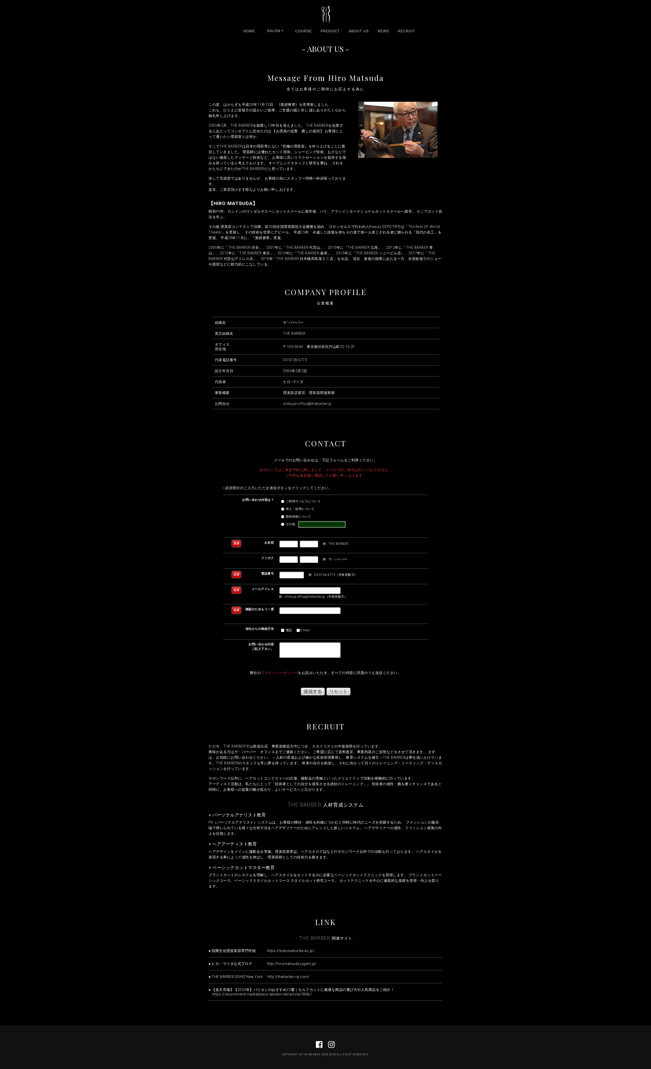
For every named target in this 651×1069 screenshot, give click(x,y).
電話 (288, 630)
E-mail (304, 630)
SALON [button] (273, 31)
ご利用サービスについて (303, 501)
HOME (249, 31)
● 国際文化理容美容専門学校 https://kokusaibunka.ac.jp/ (261, 951)
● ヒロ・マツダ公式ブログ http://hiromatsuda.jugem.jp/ (263, 964)
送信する (313, 691)
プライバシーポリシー (279, 673)
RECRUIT (406, 31)
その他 (290, 524)
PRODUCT (330, 31)
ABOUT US (359, 31)
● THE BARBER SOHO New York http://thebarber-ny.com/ (259, 977)
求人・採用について (299, 509)
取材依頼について (298, 516)
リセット (338, 691)
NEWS (383, 31)
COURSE (303, 31)
